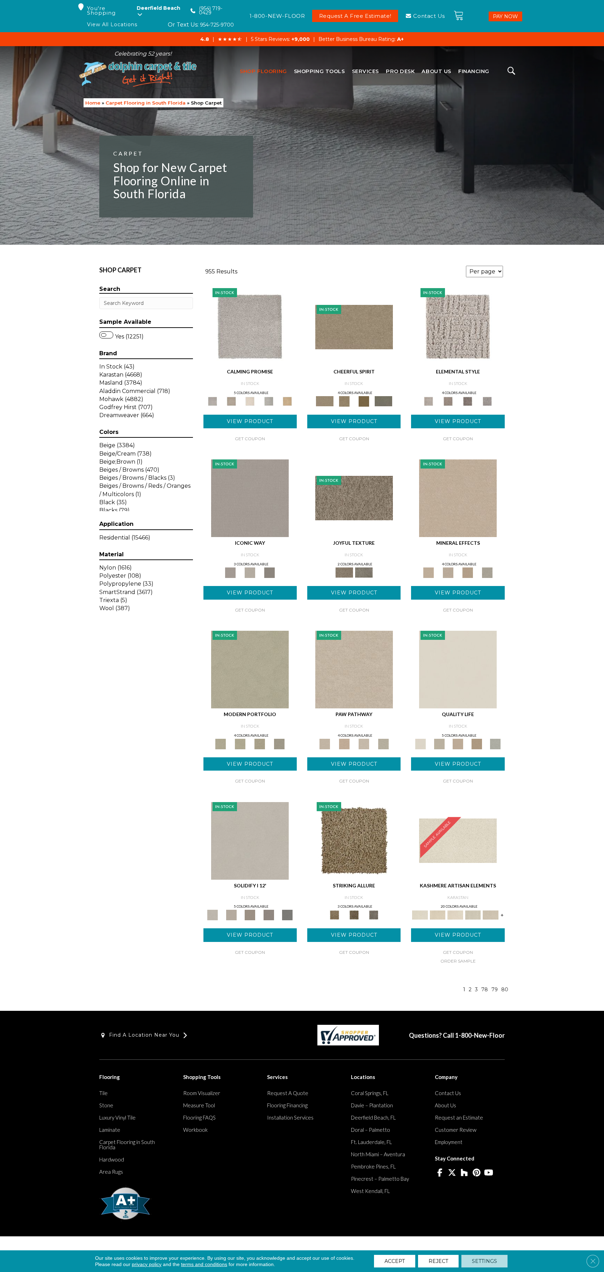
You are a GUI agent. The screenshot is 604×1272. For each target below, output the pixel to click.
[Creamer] (455, 914)
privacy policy (146, 1264)
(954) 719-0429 (210, 10)
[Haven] (240, 743)
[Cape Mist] (487, 400)
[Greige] (268, 914)
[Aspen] (448, 572)
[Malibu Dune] (250, 497)
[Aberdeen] (231, 400)
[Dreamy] (250, 914)
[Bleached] (231, 914)
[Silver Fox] (279, 743)
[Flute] (383, 400)
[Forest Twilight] (364, 572)
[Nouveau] (473, 914)
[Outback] (354, 497)
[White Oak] (458, 497)
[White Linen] (458, 669)
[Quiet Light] (344, 400)
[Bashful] (437, 914)
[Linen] (354, 669)
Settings (484, 1261)
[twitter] (452, 1173)
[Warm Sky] (354, 840)
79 (494, 990)
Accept (394, 1261)
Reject (438, 1261)
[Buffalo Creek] (364, 400)
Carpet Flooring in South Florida (146, 103)
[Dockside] (354, 914)
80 (504, 990)
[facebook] (440, 1173)
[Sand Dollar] (458, 326)
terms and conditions (204, 1264)
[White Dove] (250, 669)
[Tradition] (476, 743)
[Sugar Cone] (364, 743)
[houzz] (464, 1173)
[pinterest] (477, 1173)
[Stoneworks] (268, 400)
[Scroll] (458, 743)
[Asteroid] (269, 572)
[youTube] (489, 1173)
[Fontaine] (448, 400)
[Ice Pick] (383, 743)
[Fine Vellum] (287, 400)
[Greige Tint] (373, 914)
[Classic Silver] (250, 326)
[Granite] (467, 572)
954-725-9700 (217, 25)
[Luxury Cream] (250, 572)
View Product (250, 421)
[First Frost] (354, 326)
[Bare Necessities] (259, 743)
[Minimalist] (250, 840)
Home (92, 103)
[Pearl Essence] (439, 743)
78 (484, 990)
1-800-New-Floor (480, 1035)
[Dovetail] (250, 400)
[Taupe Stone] (287, 914)
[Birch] (487, 572)
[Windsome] (344, 743)
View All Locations (112, 24)
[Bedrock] (467, 400)
